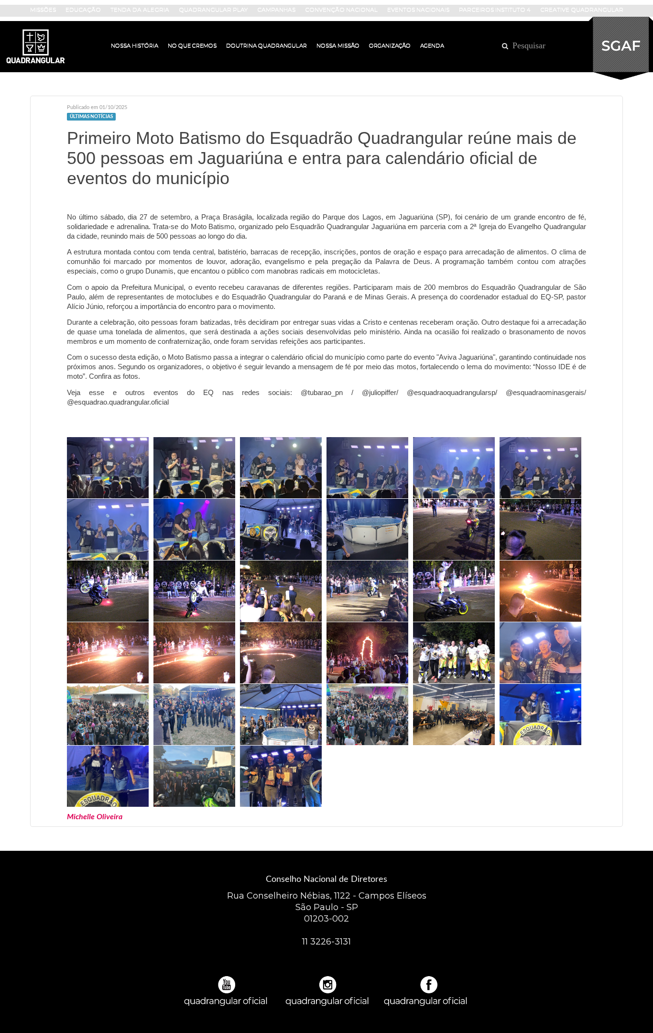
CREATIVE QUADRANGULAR (581, 9)
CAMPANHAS (276, 9)
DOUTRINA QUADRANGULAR (266, 45)
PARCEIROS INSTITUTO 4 (495, 9)
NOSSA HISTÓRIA (134, 45)
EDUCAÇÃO (83, 9)
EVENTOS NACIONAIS (418, 9)
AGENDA (432, 45)
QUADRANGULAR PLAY (213, 9)
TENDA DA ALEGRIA (139, 9)
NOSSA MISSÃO (337, 45)
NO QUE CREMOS (192, 45)
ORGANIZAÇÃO (390, 45)
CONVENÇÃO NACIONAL (341, 9)
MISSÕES (43, 9)
